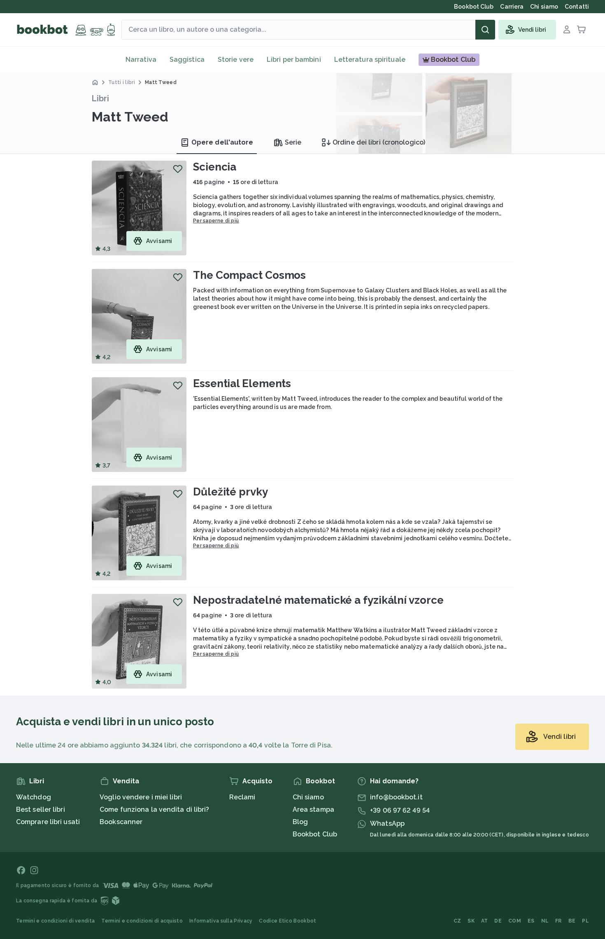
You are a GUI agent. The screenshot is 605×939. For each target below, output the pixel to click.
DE (498, 921)
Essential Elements (242, 383)
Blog (300, 822)
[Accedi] (566, 29)
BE (572, 921)
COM (514, 921)
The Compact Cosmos (249, 275)
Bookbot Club (315, 834)
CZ (457, 921)
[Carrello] (581, 29)
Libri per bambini (294, 59)
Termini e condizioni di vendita (55, 921)
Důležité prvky (230, 492)
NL (545, 921)
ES (531, 921)
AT (484, 921)
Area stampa (313, 809)
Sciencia (214, 167)
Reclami (242, 797)
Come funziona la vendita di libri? (154, 809)
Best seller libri (40, 809)
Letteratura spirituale (369, 59)
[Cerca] (485, 30)
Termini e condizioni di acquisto (142, 921)
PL (585, 921)
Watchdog (33, 797)
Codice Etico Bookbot (287, 921)
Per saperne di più (216, 221)
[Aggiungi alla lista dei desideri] (177, 168)
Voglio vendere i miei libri (141, 797)
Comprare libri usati (48, 822)
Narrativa (141, 59)
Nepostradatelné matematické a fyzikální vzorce (318, 600)
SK (471, 921)
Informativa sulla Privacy (221, 921)
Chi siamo (308, 797)
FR (558, 921)
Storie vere (236, 59)
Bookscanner (121, 822)
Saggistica (187, 59)
